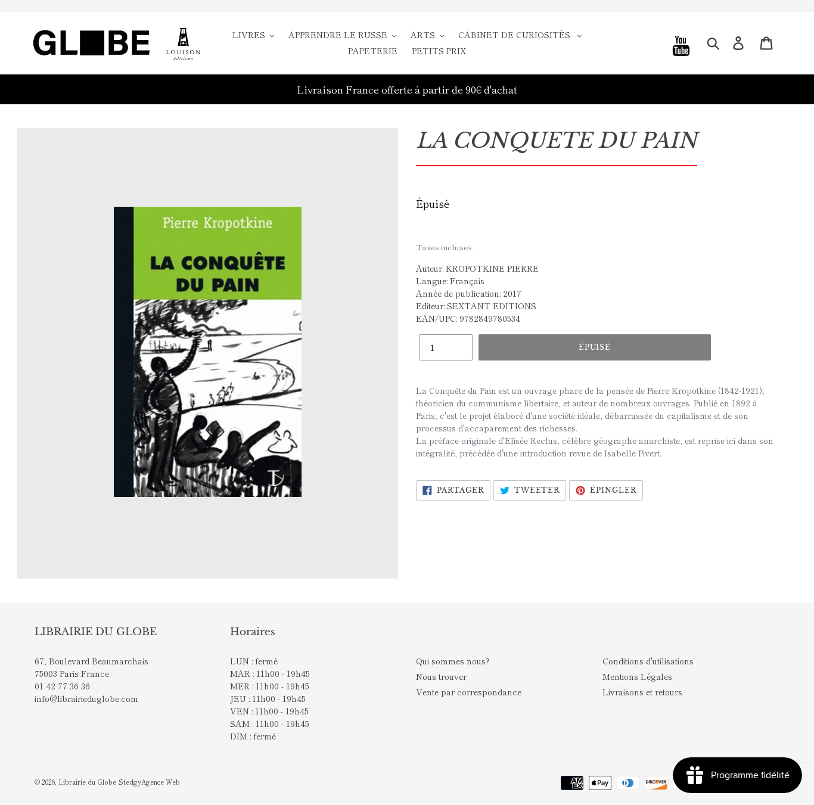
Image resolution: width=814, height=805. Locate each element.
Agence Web (160, 782)
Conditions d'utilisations (648, 661)
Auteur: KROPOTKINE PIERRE (477, 268)
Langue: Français (450, 281)
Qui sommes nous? (453, 661)
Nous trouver (441, 676)
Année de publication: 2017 (468, 293)
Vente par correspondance (468, 692)
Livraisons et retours (642, 692)
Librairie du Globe (87, 782)
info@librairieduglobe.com (86, 698)
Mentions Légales (637, 676)
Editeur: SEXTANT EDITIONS (476, 306)
